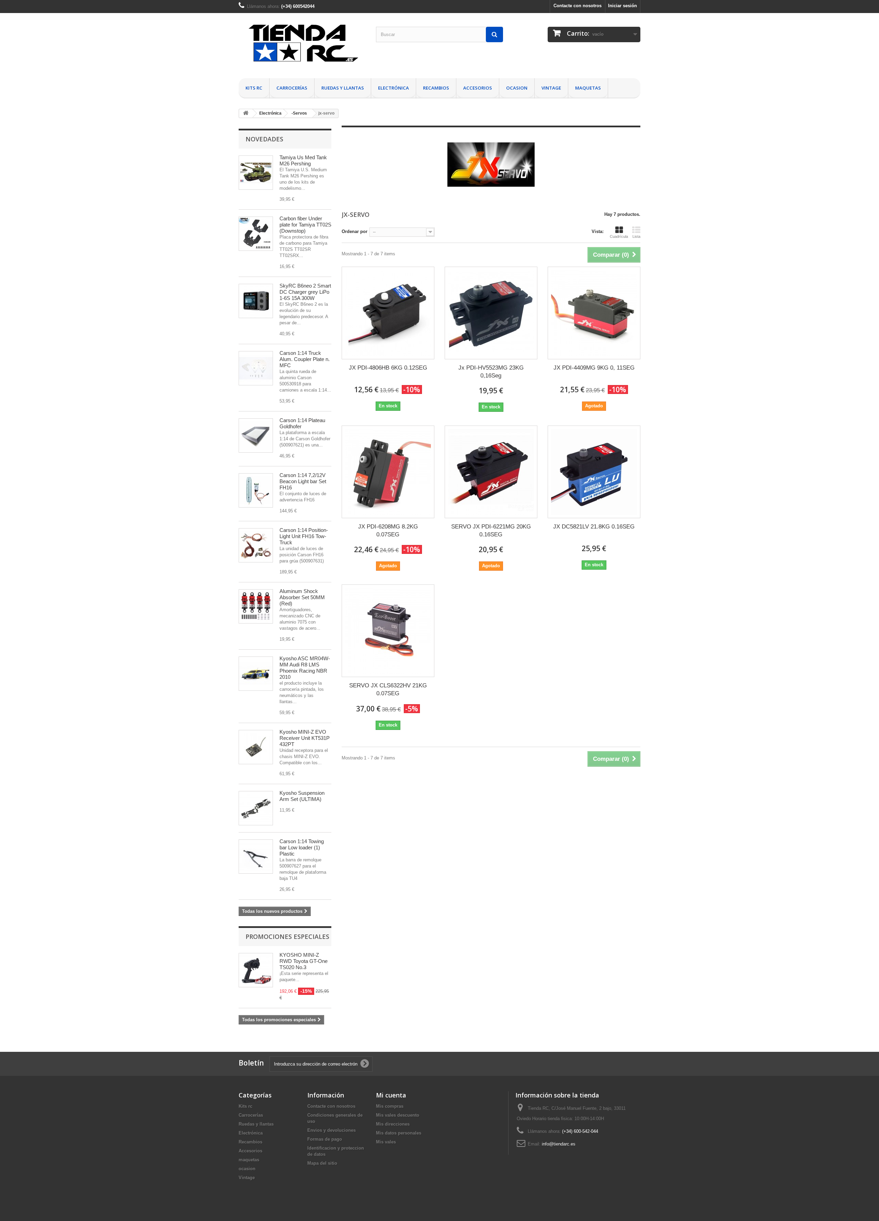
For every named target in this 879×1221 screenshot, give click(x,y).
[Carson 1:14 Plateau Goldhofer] (256, 435)
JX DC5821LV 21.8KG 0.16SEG (594, 526)
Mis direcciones (393, 1124)
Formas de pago (324, 1139)
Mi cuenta (391, 1095)
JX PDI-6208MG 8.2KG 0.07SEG (388, 530)
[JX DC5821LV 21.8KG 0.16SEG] (594, 472)
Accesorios (477, 88)
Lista (636, 236)
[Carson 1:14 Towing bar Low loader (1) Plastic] (256, 856)
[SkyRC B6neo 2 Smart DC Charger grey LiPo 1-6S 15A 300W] (256, 301)
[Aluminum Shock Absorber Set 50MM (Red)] (256, 606)
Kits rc (254, 88)
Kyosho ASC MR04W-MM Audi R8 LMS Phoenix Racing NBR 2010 (304, 667)
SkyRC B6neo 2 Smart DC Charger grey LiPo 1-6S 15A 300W (305, 292)
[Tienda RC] (302, 45)
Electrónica (393, 88)
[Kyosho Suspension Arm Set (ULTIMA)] (256, 808)
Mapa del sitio (322, 1163)
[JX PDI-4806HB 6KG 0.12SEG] (388, 313)
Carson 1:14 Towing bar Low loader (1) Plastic (301, 847)
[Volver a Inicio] (245, 113)
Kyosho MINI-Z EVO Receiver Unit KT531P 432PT (304, 738)
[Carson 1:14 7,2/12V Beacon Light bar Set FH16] (256, 490)
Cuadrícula (619, 236)
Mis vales (386, 1141)
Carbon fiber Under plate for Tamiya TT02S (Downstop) (305, 225)
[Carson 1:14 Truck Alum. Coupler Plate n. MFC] (256, 368)
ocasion (516, 88)
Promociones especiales (287, 936)
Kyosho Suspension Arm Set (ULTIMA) (301, 796)
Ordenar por (354, 231)
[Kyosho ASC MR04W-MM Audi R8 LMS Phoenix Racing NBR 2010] (256, 673)
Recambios (436, 88)
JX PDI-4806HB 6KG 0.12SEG (388, 367)
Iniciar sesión (622, 5)
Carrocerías (291, 88)
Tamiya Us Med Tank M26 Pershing (303, 160)
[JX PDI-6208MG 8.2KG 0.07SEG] (388, 472)
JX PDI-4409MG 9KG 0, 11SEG (594, 367)
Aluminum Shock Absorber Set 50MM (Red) (302, 597)
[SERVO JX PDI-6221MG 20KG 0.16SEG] (491, 472)
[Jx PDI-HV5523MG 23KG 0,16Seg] (491, 313)
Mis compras (389, 1106)
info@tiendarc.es (558, 1144)
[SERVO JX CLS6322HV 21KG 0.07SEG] (388, 631)
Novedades (264, 139)
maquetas (588, 88)
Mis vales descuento (397, 1115)
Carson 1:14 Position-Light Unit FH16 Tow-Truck (303, 536)
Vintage (551, 88)
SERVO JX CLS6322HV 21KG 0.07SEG (388, 689)
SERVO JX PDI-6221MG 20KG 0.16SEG (491, 530)
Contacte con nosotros (577, 5)
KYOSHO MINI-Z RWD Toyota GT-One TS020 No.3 (303, 961)
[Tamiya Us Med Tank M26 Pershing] (256, 172)
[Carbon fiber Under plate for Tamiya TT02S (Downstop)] (256, 234)
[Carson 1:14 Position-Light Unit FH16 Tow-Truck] (256, 545)
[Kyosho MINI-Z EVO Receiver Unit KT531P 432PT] (256, 747)
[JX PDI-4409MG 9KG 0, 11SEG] (594, 313)
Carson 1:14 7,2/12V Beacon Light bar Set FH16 (302, 481)
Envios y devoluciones (331, 1130)
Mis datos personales (398, 1133)
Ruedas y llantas (342, 88)
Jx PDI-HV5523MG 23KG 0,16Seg (491, 371)
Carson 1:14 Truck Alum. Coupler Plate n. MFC (304, 359)
